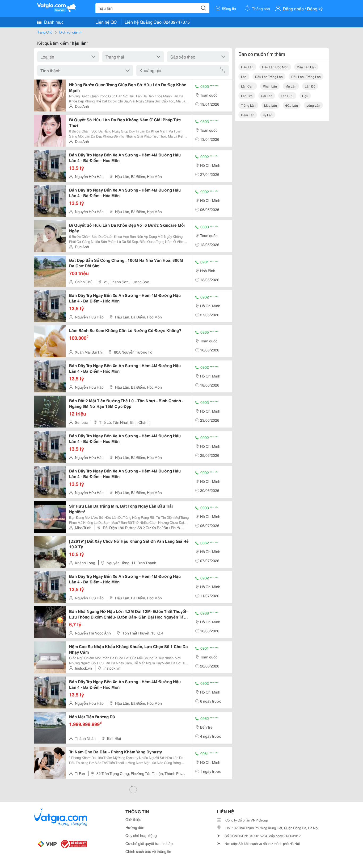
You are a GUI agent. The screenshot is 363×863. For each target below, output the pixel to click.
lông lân (313, 105)
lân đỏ (310, 86)
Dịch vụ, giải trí (70, 32)
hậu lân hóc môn (275, 67)
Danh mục (53, 22)
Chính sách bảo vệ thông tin (148, 851)
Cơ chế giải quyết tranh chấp (149, 843)
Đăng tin (229, 8)
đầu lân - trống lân (306, 76)
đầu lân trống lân (269, 76)
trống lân (248, 105)
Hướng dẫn (134, 827)
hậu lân (247, 67)
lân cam (247, 86)
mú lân (290, 86)
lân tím (246, 95)
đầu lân (291, 105)
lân (244, 76)
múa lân (270, 105)
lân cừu (287, 95)
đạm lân (247, 115)
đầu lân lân (306, 67)
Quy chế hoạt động (141, 835)
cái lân (266, 95)
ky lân (268, 115)
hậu (305, 95)
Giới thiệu (133, 819)
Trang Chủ (44, 32)
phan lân (270, 86)
